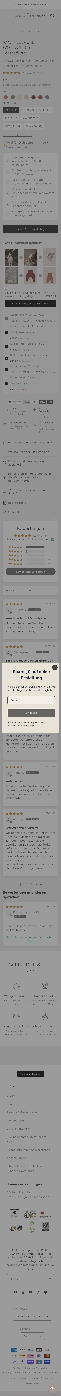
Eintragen (31, 712)
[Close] (55, 667)
